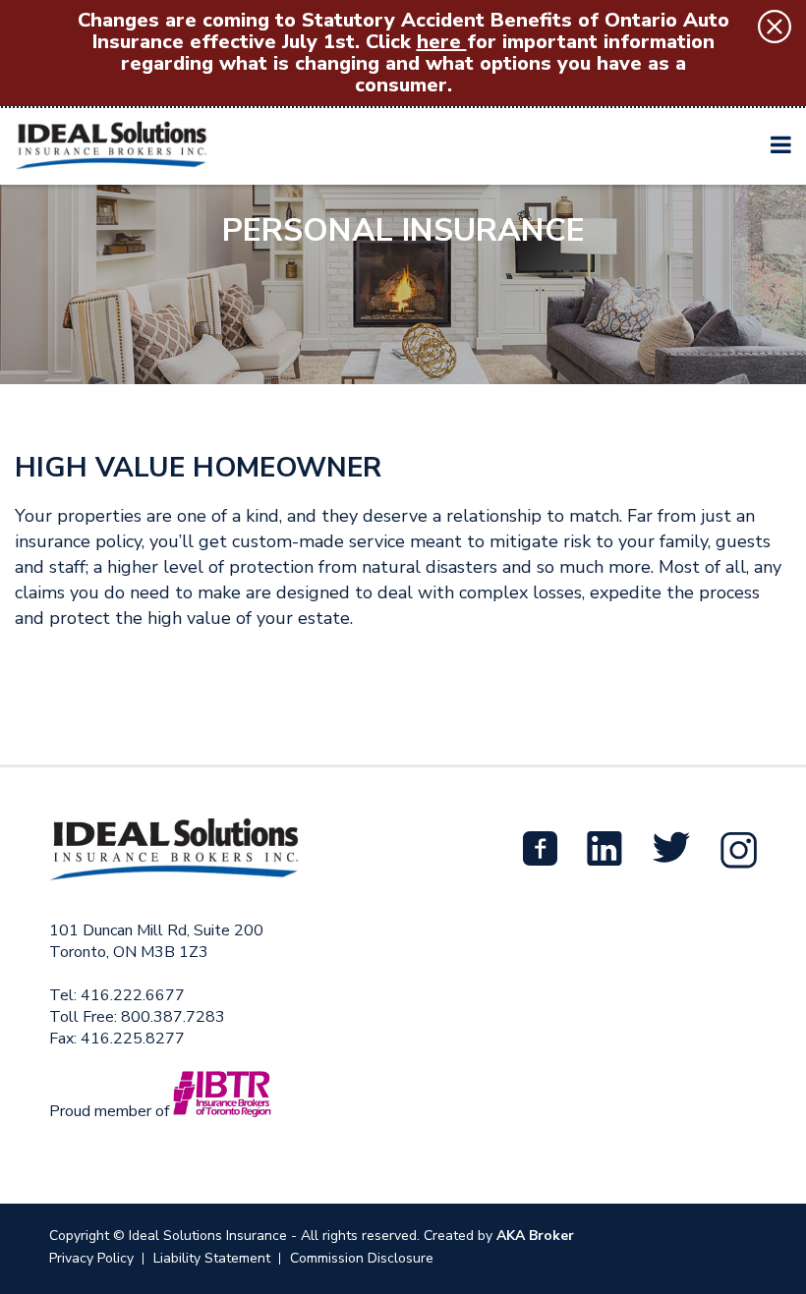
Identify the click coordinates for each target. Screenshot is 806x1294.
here (442, 41)
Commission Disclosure (361, 1258)
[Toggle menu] (781, 145)
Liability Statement (211, 1258)
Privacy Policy (91, 1258)
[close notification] (774, 26)
